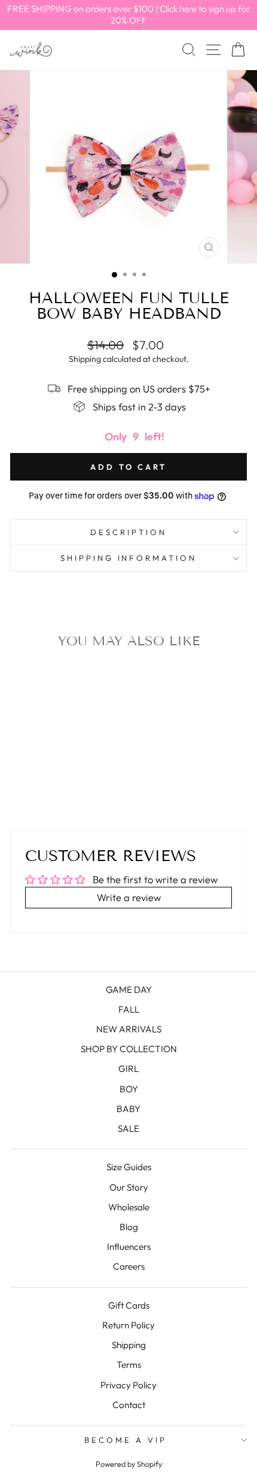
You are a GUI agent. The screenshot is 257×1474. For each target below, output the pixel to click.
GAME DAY (129, 989)
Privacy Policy (128, 1385)
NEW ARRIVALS (128, 1029)
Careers (129, 1266)
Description (128, 532)
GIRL (128, 1068)
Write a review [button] (129, 897)
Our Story (128, 1187)
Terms (129, 1364)
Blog (129, 1227)
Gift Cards (128, 1305)
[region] (128, 15)
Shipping (85, 359)
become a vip (125, 1440)
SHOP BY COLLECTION (129, 1049)
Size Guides (128, 1167)
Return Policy (128, 1325)
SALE (128, 1128)
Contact (128, 1404)
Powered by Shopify (129, 1464)
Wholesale (128, 1207)
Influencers (129, 1246)
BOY (129, 1089)
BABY (128, 1108)
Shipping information (128, 558)
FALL (128, 1009)
